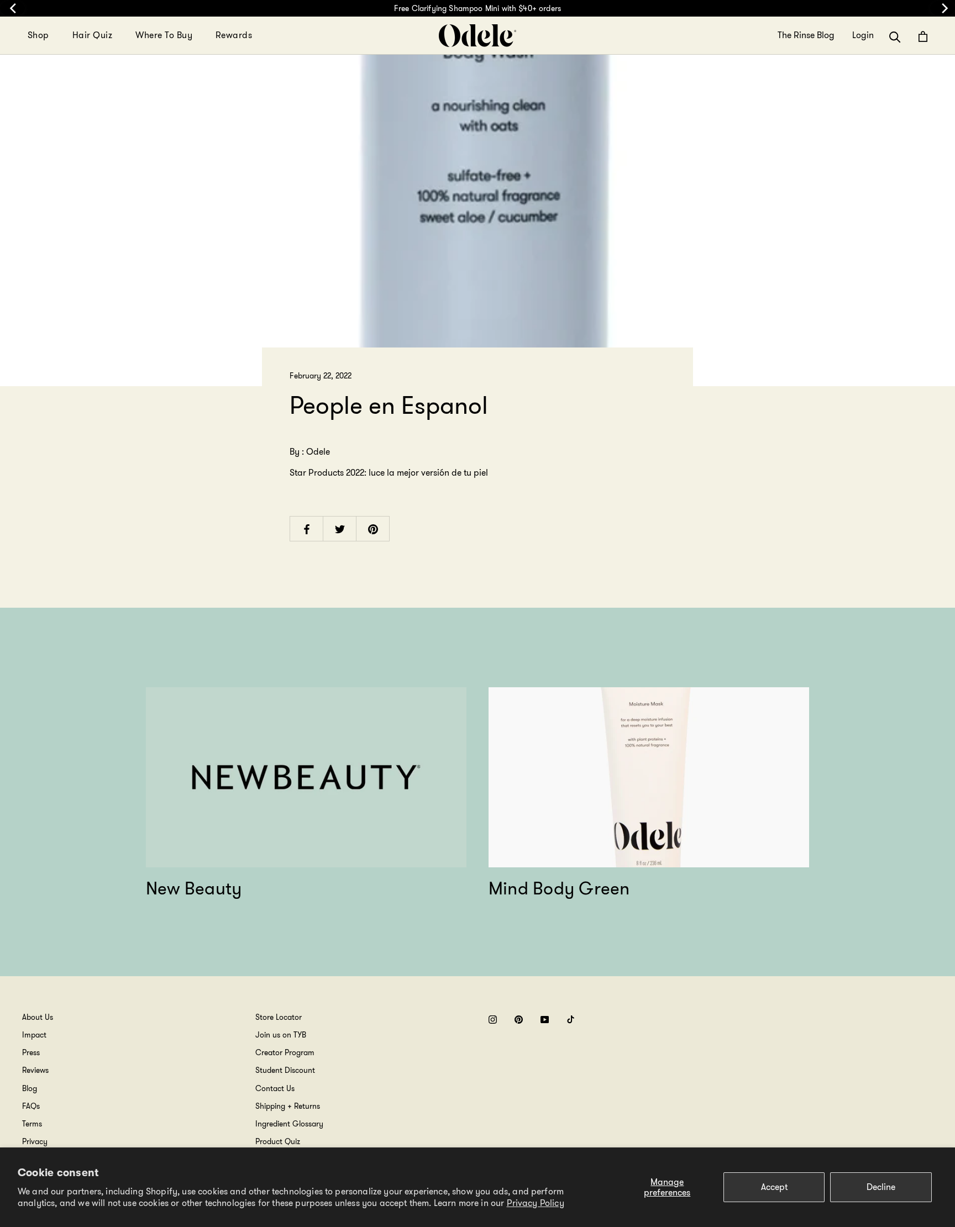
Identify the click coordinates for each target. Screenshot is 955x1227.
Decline (881, 1187)
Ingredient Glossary (289, 1123)
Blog (29, 1088)
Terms (32, 1123)
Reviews (35, 1070)
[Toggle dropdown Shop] (55, 35)
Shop (38, 35)
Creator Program (284, 1052)
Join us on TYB (280, 1034)
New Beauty (194, 888)
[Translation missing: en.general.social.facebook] (306, 528)
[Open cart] (923, 36)
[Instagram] (493, 1019)
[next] (942, 8)
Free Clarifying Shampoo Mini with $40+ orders (477, 8)
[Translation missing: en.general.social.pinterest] (373, 528)
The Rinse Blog (806, 35)
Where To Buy (163, 35)
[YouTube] (545, 1019)
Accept (774, 1187)
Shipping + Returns (287, 1106)
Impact (34, 1034)
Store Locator (278, 1017)
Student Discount (285, 1070)
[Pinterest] (519, 1019)
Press (31, 1052)
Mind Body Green (559, 888)
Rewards (234, 35)
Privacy (35, 1141)
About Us (37, 1017)
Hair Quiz (92, 35)
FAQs (31, 1106)
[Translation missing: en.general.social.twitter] (339, 528)
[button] (895, 36)
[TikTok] (570, 1019)
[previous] (12, 8)
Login (863, 35)
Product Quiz (277, 1141)
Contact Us (275, 1088)
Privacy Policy (535, 1203)
